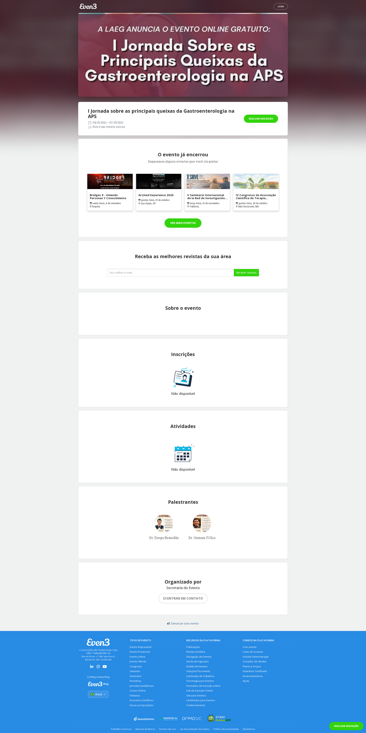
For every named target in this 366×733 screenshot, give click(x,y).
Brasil (98, 694)
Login (281, 6)
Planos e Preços (252, 666)
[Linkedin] (91, 668)
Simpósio (135, 671)
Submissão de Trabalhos (200, 676)
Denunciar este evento (185, 623)
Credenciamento (195, 705)
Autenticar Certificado (255, 671)
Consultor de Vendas (254, 661)
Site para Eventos (196, 695)
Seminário (135, 676)
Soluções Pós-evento (198, 671)
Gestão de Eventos (196, 666)
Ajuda (246, 681)
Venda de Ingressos (197, 661)
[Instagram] (98, 668)
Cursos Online (138, 690)
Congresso (136, 666)
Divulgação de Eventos (199, 656)
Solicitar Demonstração (256, 656)
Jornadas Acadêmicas (141, 685)
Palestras (135, 695)
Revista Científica (195, 651)
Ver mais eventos (183, 223)
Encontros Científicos (141, 700)
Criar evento (250, 647)
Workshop (135, 681)
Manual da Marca (145, 729)
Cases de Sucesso (253, 651)
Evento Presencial (140, 651)
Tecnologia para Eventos (200, 681)
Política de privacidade (226, 729)
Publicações (193, 647)
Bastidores (249, 729)
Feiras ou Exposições (141, 705)
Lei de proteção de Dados (194, 729)
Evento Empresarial (140, 647)
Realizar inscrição (261, 118)
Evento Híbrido (138, 661)
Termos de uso (167, 729)
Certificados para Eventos (200, 700)
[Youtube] (104, 668)
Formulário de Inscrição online (203, 685)
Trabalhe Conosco (121, 729)
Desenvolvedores (253, 676)
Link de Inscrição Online (199, 690)
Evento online (137, 656)
